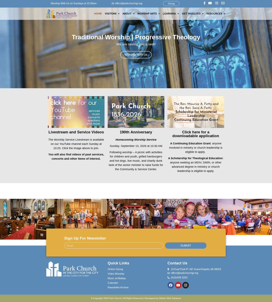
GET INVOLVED (191, 13)
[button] (112, 14)
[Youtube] (178, 285)
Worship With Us (136, 55)
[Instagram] (185, 285)
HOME (98, 13)
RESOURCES (214, 13)
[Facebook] (170, 285)
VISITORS (110, 13)
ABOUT (126, 13)
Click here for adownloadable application (195, 134)
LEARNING (169, 13)
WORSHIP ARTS (147, 13)
